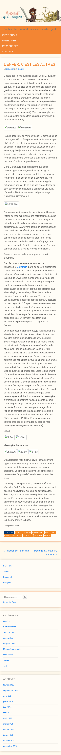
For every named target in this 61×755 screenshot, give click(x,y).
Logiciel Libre (9, 643)
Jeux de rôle (8, 632)
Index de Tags (9, 602)
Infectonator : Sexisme (16, 551)
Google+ (7, 582)
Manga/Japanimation (12, 649)
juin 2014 (7, 707)
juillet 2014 (8, 701)
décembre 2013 (10, 740)
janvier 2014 (8, 735)
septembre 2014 (10, 690)
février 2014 (8, 729)
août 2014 (7, 696)
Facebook (7, 577)
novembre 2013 (10, 746)
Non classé (8, 654)
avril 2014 (7, 718)
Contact (7, 51)
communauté (38, 532)
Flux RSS (7, 566)
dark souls (50, 532)
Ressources (10, 46)
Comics (6, 621)
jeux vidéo (27, 536)
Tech (5, 666)
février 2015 (8, 685)
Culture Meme (9, 627)
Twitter (6, 571)
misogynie (38, 536)
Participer (9, 40)
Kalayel (21, 69)
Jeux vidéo (8, 532)
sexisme (47, 536)
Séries (6, 660)
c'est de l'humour (23, 532)
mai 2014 (7, 713)
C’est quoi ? (9, 35)
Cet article (22, 267)
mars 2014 (8, 724)
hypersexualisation (13, 536)
